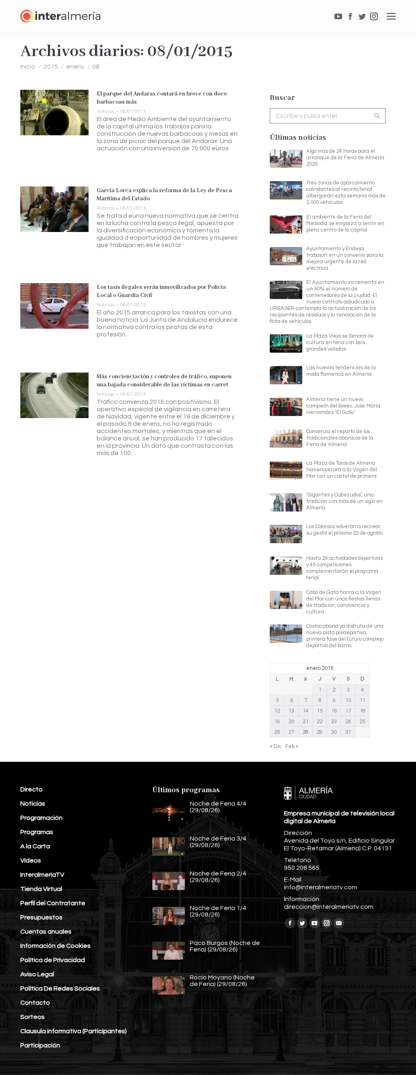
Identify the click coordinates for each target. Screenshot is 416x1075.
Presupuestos (41, 917)
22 (320, 721)
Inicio (27, 66)
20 (291, 721)
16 (334, 711)
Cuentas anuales (46, 931)
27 (291, 732)
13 (291, 711)
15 (320, 711)
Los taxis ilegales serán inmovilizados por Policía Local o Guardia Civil (161, 291)
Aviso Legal (37, 974)
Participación (40, 1045)
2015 (50, 66)
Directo (31, 789)
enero (75, 66)
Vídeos (30, 860)
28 (305, 732)
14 (305, 711)
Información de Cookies (55, 946)
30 (334, 732)
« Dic (276, 746)
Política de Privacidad (52, 960)
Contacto (35, 1002)
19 (277, 721)
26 (277, 732)
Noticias (105, 111)
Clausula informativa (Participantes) (73, 1031)
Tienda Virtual (41, 889)
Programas (36, 832)
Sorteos (32, 1017)
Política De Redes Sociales (60, 988)
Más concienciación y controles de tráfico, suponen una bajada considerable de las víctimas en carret (164, 380)
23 (334, 721)
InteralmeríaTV (42, 874)
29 (320, 732)
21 (305, 721)
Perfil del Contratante (52, 903)
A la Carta (35, 846)
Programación (41, 818)
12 (277, 711)
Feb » (291, 746)
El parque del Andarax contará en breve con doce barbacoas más (162, 98)
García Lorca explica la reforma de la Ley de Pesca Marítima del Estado (164, 194)
